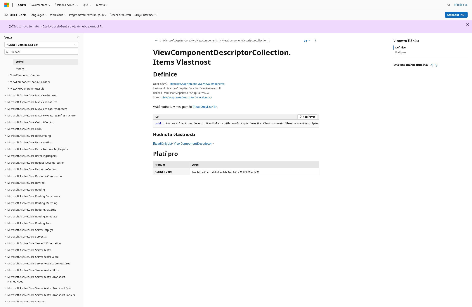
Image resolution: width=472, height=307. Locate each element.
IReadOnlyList (162, 144)
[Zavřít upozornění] (468, 24)
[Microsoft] (6, 5)
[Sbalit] (78, 37)
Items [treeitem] (20, 61)
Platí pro (400, 52)
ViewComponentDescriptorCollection (244, 40)
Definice (400, 47)
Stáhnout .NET (456, 15)
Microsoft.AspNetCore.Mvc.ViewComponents (190, 40)
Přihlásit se (461, 4)
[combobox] (41, 45)
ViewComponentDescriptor (193, 144)
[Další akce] (316, 41)
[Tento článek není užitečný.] (436, 65)
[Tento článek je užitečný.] (432, 65)
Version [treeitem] (20, 68)
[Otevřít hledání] (448, 5)
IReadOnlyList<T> (205, 107)
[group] (236, 124)
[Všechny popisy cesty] (156, 41)
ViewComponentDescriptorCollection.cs (186, 97)
